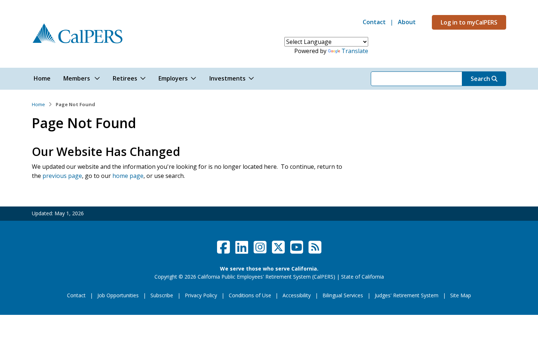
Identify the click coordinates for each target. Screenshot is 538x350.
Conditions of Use (250, 295)
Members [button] (77, 78)
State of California (362, 276)
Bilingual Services (342, 295)
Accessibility (297, 295)
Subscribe (161, 295)
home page (127, 176)
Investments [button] (227, 78)
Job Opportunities (118, 295)
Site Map (460, 295)
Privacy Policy (201, 295)
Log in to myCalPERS (469, 22)
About (407, 22)
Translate (354, 51)
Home (38, 104)
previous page (62, 176)
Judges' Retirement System (406, 295)
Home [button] (42, 78)
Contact (374, 22)
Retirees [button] (125, 78)
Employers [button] (173, 78)
